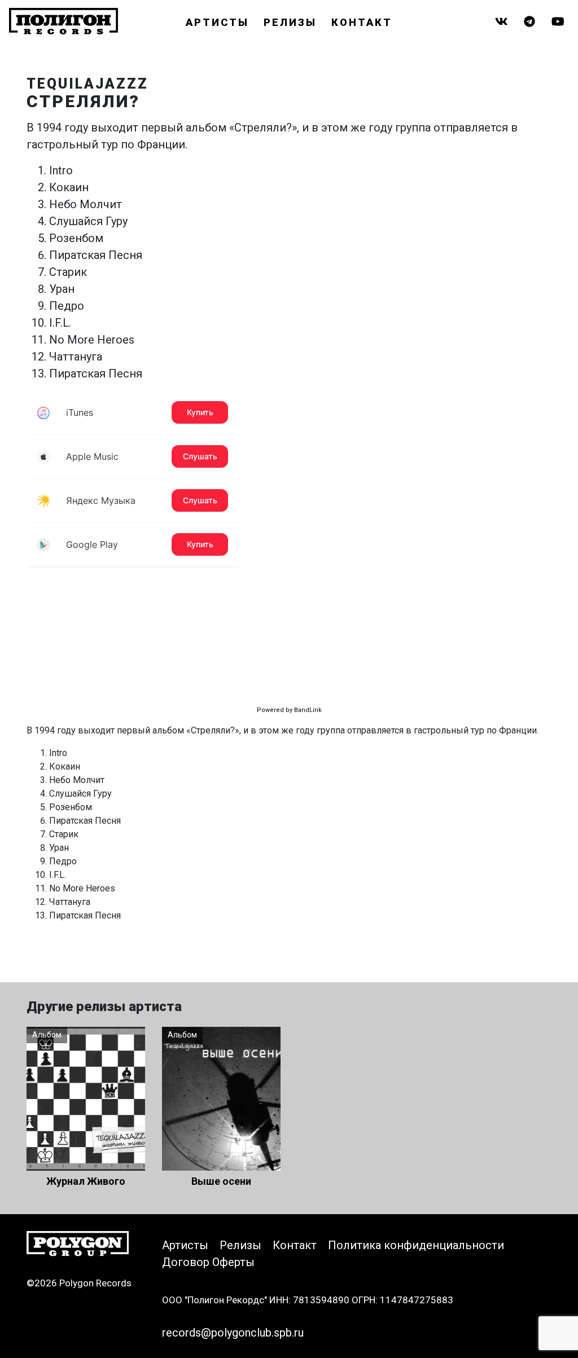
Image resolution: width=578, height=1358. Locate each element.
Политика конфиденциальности (416, 1245)
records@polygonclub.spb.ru (233, 1332)
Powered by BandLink (289, 710)
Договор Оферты (208, 1262)
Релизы (290, 22)
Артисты (217, 22)
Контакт (361, 22)
